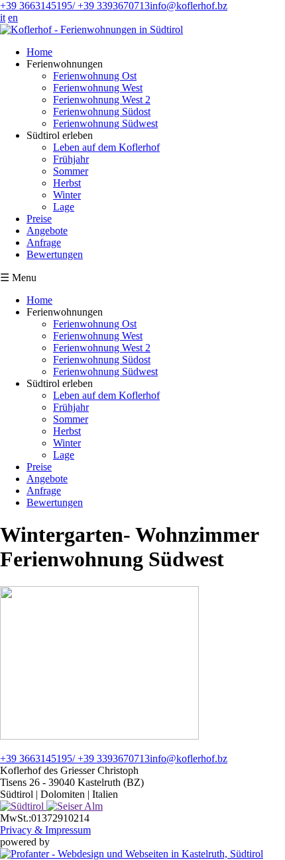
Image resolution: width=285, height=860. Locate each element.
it (2, 17)
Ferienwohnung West (97, 87)
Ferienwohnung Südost (101, 111)
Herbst (67, 183)
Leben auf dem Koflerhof (106, 147)
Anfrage (44, 242)
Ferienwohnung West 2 (101, 99)
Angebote (47, 230)
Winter (67, 194)
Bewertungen (55, 254)
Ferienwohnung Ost (95, 75)
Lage (63, 206)
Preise (39, 218)
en (13, 17)
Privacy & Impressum (45, 830)
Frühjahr (71, 159)
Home (39, 52)
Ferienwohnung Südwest (105, 123)
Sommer (70, 171)
